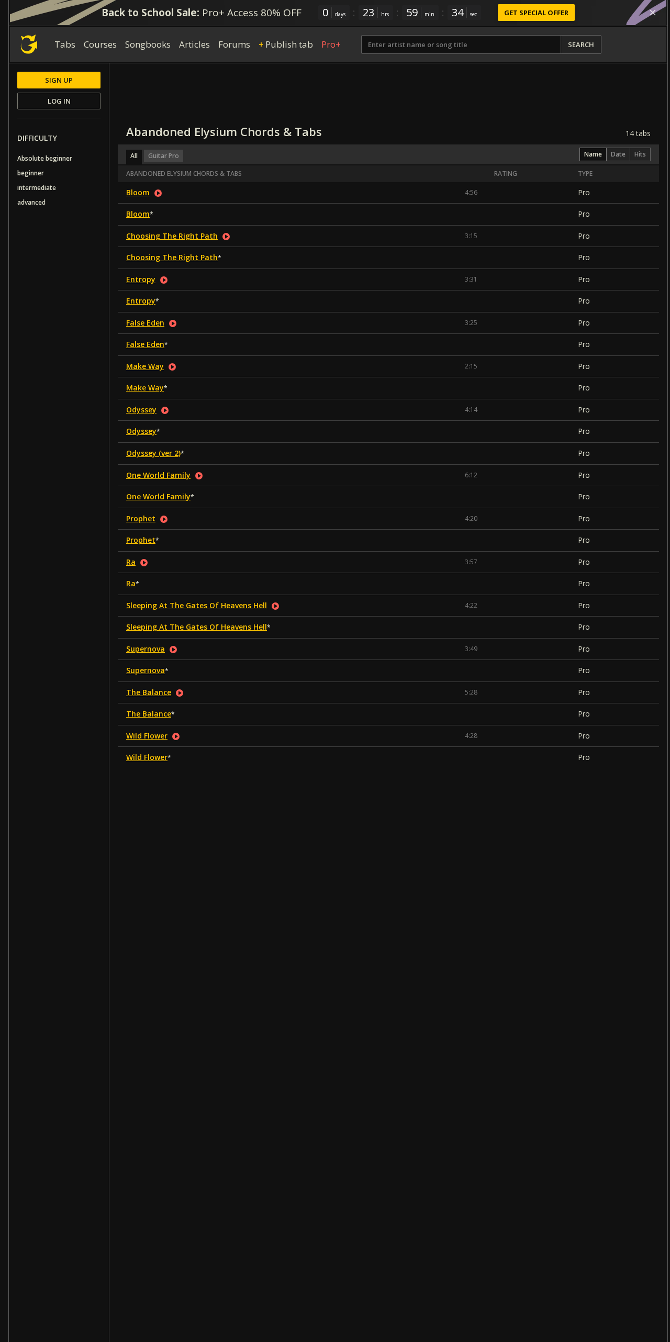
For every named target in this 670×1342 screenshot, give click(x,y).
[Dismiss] (652, 12)
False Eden (145, 323)
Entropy (140, 279)
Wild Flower (147, 736)
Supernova (145, 649)
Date (618, 154)
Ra (131, 562)
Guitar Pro (163, 155)
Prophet (140, 518)
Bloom (138, 192)
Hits (640, 154)
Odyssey (141, 410)
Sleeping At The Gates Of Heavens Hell (196, 605)
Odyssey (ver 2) (153, 453)
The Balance (148, 692)
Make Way (145, 366)
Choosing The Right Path (172, 236)
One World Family (158, 475)
